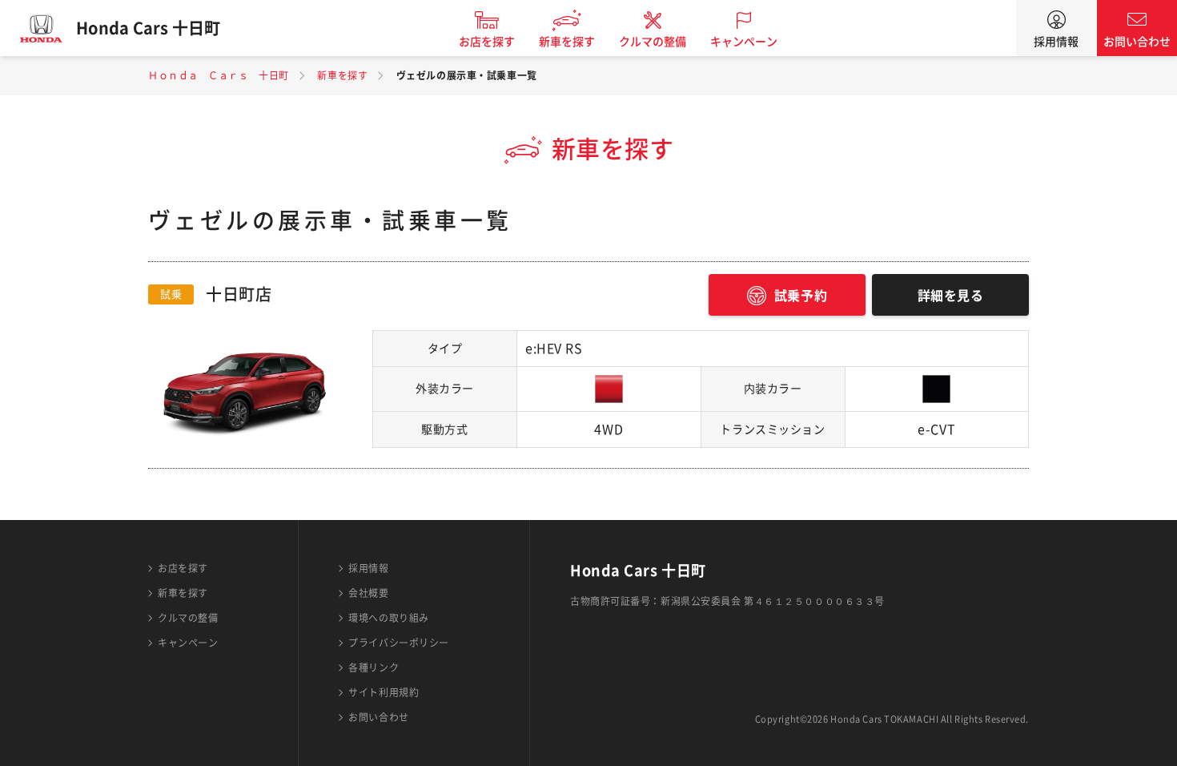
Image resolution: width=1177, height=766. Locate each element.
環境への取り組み (388, 618)
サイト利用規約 (383, 692)
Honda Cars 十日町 (148, 28)
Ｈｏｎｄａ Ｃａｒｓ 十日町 (218, 75)
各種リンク (373, 667)
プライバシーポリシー (398, 642)
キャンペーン (743, 41)
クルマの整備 (652, 41)
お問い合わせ (1137, 41)
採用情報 (1056, 41)
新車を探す (567, 41)
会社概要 (368, 593)
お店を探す (487, 41)
